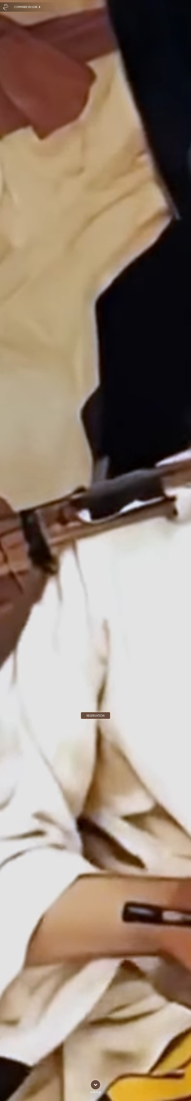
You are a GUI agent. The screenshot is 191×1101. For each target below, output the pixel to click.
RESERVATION (95, 715)
